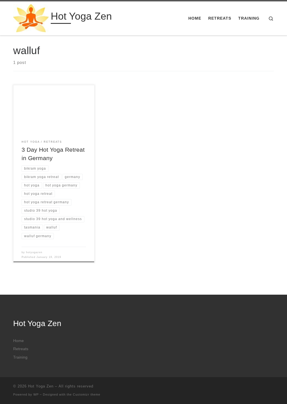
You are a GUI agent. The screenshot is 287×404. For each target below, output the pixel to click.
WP (36, 394)
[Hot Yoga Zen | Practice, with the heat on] (31, 17)
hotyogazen (34, 252)
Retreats (20, 349)
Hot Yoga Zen (41, 386)
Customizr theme (86, 394)
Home (18, 341)
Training (20, 357)
